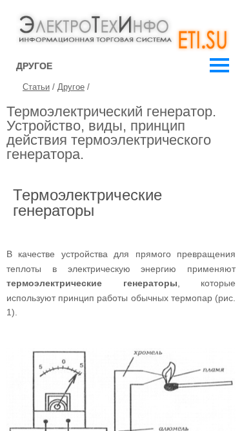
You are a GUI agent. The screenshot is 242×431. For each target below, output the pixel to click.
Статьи (36, 87)
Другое (71, 87)
